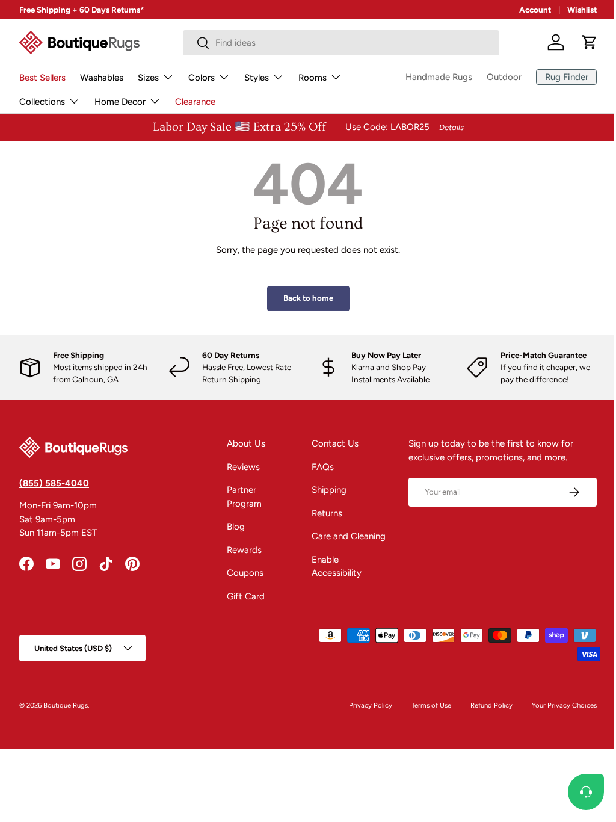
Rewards (240, 550)
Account (535, 9)
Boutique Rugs (65, 705)
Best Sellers (42, 77)
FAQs (318, 467)
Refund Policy (482, 705)
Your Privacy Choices (555, 705)
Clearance (195, 101)
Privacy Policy (361, 705)
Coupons (241, 572)
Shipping (324, 489)
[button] (589, 42)
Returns (322, 513)
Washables (101, 77)
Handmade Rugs (429, 77)
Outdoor (495, 77)
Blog (232, 526)
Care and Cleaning (344, 536)
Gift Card (242, 596)
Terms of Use (422, 705)
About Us (242, 443)
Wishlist (582, 9)
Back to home (303, 298)
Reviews (239, 467)
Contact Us (330, 443)
